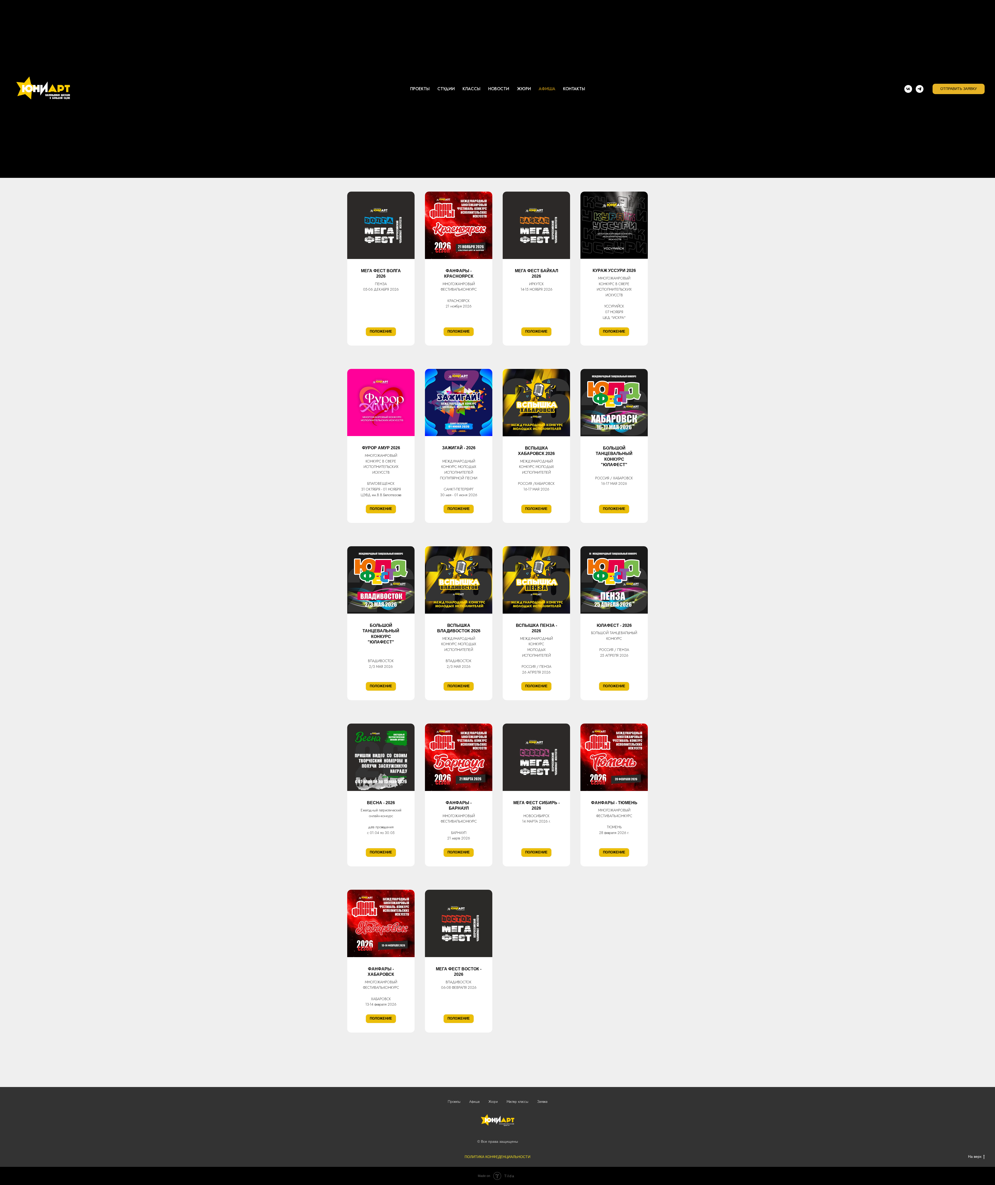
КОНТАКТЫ (574, 89)
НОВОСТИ (498, 89)
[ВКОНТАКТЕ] (908, 89)
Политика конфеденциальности (497, 1157)
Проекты (454, 1101)
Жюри (493, 1101)
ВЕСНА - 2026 (381, 803)
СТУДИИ (446, 89)
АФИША (547, 89)
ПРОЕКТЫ (420, 89)
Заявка (542, 1101)
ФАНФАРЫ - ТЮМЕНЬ (614, 803)
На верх (975, 1156)
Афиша (474, 1101)
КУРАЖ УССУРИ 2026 (614, 270)
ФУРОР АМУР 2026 (381, 448)
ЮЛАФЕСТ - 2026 (614, 625)
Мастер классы (517, 1101)
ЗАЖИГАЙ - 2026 (458, 448)
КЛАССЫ (471, 89)
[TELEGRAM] (919, 89)
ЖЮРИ (524, 89)
